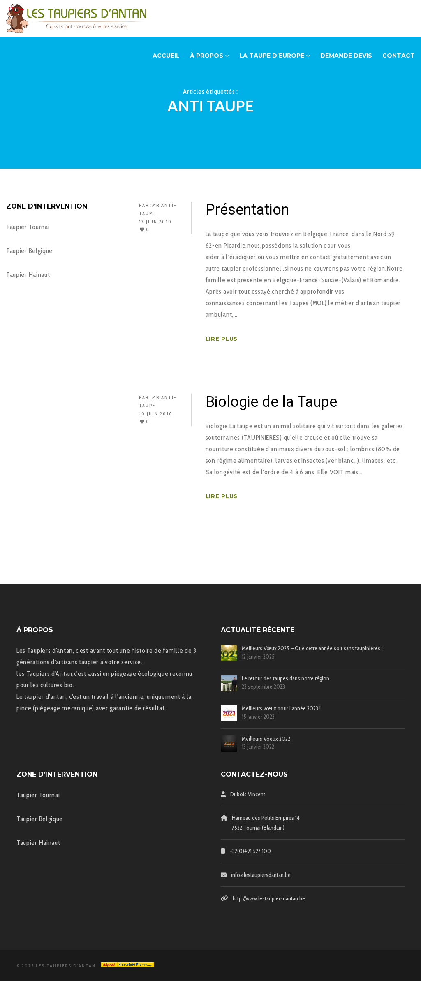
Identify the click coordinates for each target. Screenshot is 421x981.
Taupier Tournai (28, 227)
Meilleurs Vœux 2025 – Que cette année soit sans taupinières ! (312, 648)
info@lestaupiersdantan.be (261, 875)
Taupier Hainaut (28, 274)
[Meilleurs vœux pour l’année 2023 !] (229, 713)
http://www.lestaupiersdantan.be (269, 898)
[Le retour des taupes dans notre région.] (229, 683)
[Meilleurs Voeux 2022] (229, 743)
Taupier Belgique (29, 251)
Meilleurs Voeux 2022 (266, 738)
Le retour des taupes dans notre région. (286, 678)
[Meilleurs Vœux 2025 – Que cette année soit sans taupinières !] (229, 653)
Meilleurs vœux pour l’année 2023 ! (281, 708)
